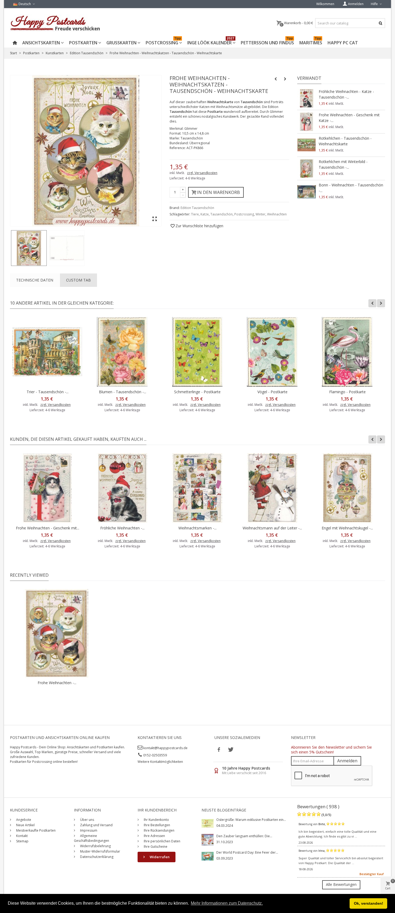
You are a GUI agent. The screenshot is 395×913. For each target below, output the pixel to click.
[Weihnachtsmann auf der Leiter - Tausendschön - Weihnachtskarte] (272, 488)
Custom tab (78, 280)
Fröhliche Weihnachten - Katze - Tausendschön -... (346, 94)
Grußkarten (121, 43)
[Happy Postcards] (55, 23)
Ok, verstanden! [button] (368, 903)
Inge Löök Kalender (210, 42)
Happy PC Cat (343, 43)
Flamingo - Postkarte (347, 391)
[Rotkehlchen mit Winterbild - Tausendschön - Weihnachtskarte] (306, 168)
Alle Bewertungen (341, 884)
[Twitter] (230, 749)
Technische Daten (34, 280)
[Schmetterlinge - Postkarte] (197, 352)
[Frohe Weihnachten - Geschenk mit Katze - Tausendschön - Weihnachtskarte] (306, 121)
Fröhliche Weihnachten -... (122, 528)
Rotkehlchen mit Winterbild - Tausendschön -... (343, 164)
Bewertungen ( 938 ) (318, 806)
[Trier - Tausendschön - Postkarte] (47, 352)
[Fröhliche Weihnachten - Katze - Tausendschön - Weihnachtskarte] (306, 98)
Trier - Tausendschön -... (48, 391)
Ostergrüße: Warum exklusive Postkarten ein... (251, 819)
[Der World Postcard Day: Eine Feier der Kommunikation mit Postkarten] (208, 856)
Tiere (195, 214)
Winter (260, 214)
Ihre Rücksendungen (158, 830)
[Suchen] (380, 23)
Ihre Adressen (154, 835)
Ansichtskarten (41, 43)
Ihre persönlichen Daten (161, 841)
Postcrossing (163, 42)
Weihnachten (277, 214)
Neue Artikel (25, 825)
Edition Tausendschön (197, 207)
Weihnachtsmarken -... (197, 528)
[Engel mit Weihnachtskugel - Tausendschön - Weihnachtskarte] (347, 488)
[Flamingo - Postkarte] (347, 352)
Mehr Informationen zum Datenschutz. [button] (227, 903)
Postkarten (83, 43)
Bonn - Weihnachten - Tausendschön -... (351, 187)
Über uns (86, 819)
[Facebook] (219, 749)
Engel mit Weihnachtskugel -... (347, 528)
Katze (204, 214)
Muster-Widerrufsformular (99, 851)
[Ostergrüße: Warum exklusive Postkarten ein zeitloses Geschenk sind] (208, 823)
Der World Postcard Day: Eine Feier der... (247, 852)
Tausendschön (221, 214)
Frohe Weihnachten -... (57, 682)
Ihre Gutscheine (155, 846)
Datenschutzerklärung (96, 856)
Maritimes (310, 42)
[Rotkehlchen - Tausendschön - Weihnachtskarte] (306, 145)
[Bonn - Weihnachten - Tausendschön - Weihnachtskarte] (306, 191)
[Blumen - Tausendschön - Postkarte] (122, 352)
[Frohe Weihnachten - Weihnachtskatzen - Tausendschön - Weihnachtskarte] (29, 248)
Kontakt (21, 835)
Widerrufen (159, 856)
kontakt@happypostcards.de (165, 748)
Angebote (23, 819)
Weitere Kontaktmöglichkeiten (160, 761)
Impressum (88, 830)
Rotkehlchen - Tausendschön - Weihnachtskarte (345, 141)
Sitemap (21, 841)
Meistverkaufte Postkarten (35, 830)
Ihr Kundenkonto (156, 819)
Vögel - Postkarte (272, 391)
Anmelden (347, 761)
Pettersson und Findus (267, 42)
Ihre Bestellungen (156, 825)
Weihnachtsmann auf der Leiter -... (272, 528)
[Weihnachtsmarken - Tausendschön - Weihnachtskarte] (197, 488)
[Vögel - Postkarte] (272, 352)
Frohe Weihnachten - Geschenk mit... (47, 528)
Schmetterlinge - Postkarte (197, 391)
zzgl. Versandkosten (202, 173)
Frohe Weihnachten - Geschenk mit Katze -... (349, 117)
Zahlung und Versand (96, 825)
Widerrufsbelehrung (95, 846)
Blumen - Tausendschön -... (122, 391)
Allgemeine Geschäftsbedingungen (91, 838)
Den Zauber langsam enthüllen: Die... (244, 836)
